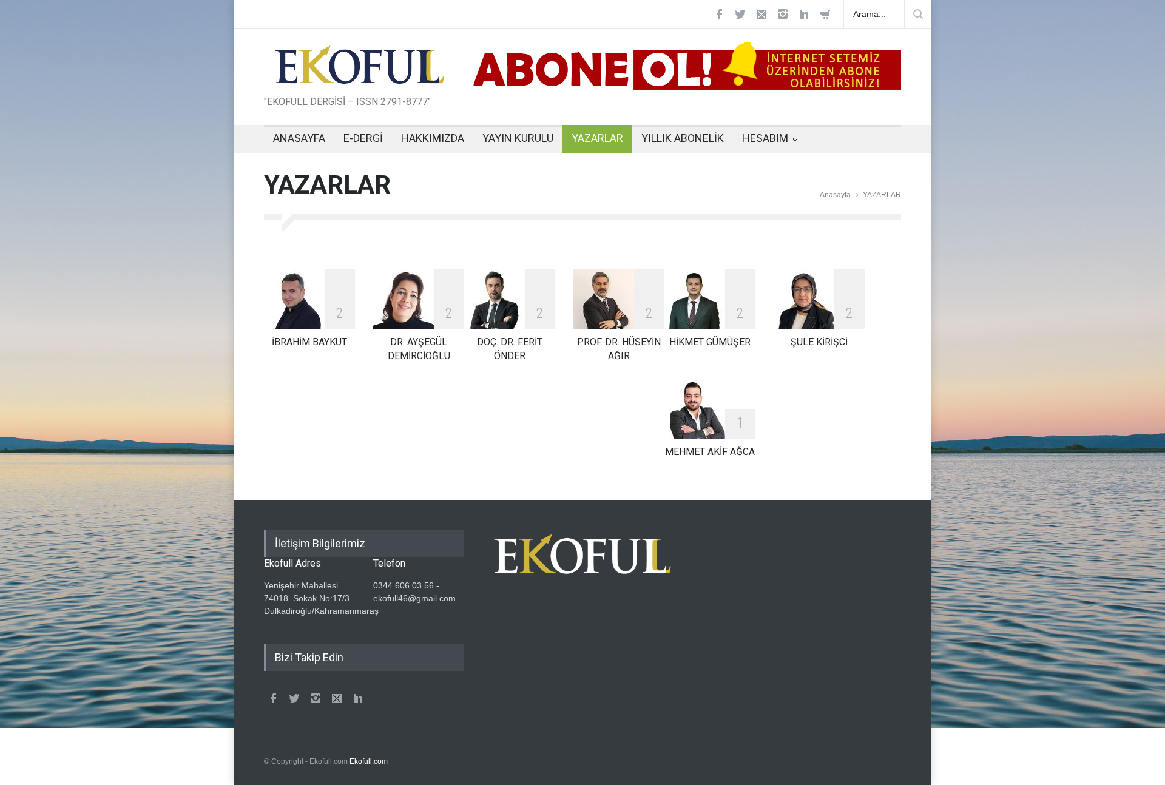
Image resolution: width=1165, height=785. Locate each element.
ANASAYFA (299, 138)
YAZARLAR (597, 138)
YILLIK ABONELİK (682, 138)
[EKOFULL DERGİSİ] (359, 73)
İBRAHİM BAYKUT (309, 342)
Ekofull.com (369, 761)
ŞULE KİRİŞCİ (819, 342)
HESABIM (765, 138)
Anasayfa (835, 194)
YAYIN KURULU (517, 138)
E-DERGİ (363, 138)
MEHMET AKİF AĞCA (710, 451)
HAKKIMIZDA (432, 138)
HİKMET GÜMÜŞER (710, 342)
